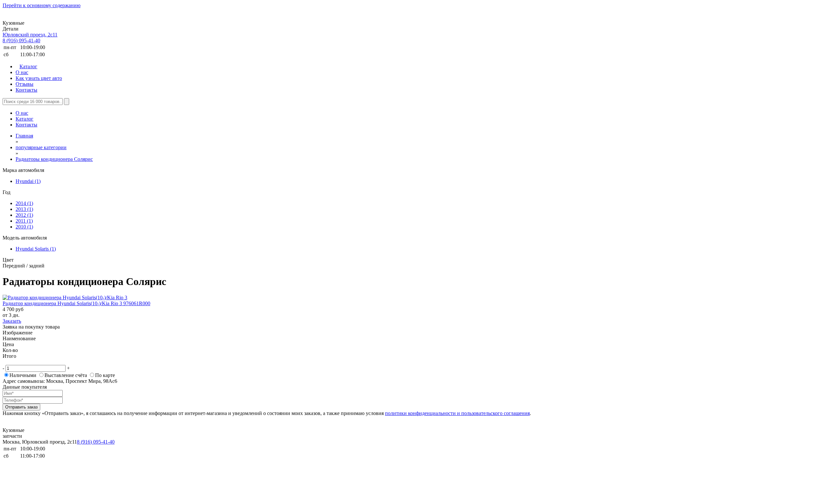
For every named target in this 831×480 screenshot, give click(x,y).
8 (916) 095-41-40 (21, 40)
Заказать (12, 321)
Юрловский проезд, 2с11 (30, 34)
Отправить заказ (21, 407)
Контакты (26, 90)
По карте (105, 375)
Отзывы (24, 84)
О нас (22, 72)
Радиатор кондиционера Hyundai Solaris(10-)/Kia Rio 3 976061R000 (76, 303)
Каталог (28, 66)
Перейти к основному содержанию (42, 5)
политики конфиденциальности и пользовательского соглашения (457, 413)
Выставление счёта (65, 375)
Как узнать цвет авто (39, 78)
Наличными (22, 375)
